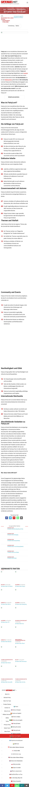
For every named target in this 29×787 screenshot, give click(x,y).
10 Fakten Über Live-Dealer (13, 552)
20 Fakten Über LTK (5, 622)
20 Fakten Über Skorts (6, 604)
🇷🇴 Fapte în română (16, 767)
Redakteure (4, 500)
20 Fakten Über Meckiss (6, 641)
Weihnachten (8, 79)
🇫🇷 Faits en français (16, 710)
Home (4, 9)
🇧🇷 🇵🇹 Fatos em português (15, 720)
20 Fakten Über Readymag (21, 604)
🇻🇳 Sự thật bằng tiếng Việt (16, 777)
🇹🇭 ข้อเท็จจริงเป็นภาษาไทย (15, 774)
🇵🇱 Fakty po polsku (15, 764)
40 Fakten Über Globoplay (12, 534)
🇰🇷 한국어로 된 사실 (16, 754)
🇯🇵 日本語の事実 (16, 750)
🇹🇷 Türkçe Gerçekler (16, 781)
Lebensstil (11, 9)
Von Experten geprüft (18, 16)
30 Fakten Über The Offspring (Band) (15, 546)
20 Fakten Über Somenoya (21, 661)
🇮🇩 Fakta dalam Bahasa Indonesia (16, 747)
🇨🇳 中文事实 (16, 784)
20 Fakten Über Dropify (20, 586)
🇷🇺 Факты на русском (15, 771)
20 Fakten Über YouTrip (20, 682)
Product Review (7, 704)
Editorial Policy (7, 697)
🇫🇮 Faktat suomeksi (16, 733)
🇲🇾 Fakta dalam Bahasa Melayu (15, 757)
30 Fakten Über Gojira (12, 558)
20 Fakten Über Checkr (6, 662)
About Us (7, 694)
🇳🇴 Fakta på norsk (16, 730)
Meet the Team (7, 701)
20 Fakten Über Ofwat (20, 643)
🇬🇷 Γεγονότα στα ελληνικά (15, 740)
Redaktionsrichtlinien (18, 17)
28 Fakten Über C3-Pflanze (6, 586)
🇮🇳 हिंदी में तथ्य (16, 744)
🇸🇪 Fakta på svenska (16, 727)
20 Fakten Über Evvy (19, 623)
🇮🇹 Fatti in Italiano (16, 716)
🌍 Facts (16, 706)
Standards (18, 493)
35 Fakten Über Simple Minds (13, 540)
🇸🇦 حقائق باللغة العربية (16, 737)
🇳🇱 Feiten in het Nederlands (15, 760)
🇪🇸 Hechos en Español (16, 713)
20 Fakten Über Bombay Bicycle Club (15, 529)
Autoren (25, 73)
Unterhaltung (21, 9)
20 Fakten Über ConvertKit (6, 682)
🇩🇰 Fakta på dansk (15, 723)
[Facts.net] (9, 1)
